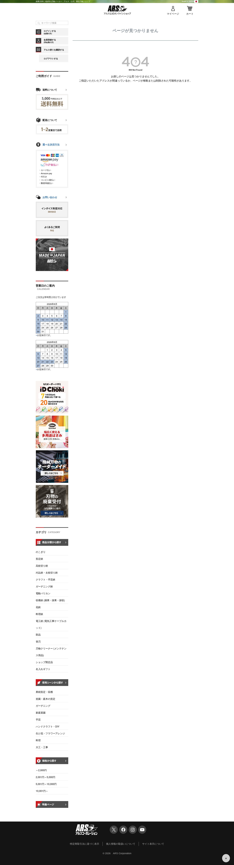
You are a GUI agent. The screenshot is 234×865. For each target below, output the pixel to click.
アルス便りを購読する (54, 49)
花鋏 (38, 607)
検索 (39, 23)
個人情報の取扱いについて (120, 844)
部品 (38, 634)
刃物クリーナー (51, 652)
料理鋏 (39, 614)
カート (190, 13)
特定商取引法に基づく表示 (84, 844)
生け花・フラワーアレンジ (50, 733)
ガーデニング (43, 705)
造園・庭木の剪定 (45, 698)
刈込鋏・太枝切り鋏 (47, 572)
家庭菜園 (41, 712)
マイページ (173, 13)
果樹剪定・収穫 (44, 692)
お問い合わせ (50, 197)
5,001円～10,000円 (46, 784)
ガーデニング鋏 (44, 586)
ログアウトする (51, 58)
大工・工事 (42, 747)
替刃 (38, 641)
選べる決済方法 (51, 144)
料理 (38, 740)
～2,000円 (41, 770)
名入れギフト (43, 669)
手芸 (38, 719)
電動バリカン (43, 593)
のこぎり (41, 552)
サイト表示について (153, 844)
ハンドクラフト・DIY (47, 726)
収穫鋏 (50, 600)
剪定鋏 (39, 558)
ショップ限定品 (44, 662)
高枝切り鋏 (42, 565)
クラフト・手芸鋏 (45, 579)
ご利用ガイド (44, 75)
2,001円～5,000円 (45, 777)
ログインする (50, 32)
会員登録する (50, 40)
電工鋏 (51, 624)
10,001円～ (42, 791)
